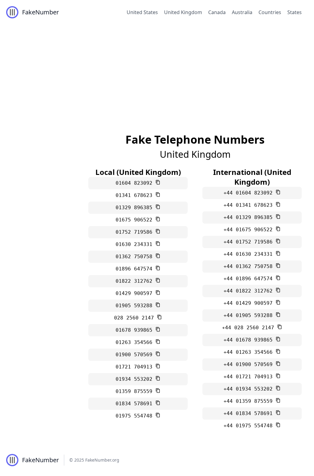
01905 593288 (135, 305)
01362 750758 (135, 256)
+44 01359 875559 (250, 401)
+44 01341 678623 (250, 205)
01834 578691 (135, 403)
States (294, 12)
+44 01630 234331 (250, 254)
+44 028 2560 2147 (249, 328)
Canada (217, 12)
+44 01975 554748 (250, 426)
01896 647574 (135, 269)
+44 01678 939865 (250, 340)
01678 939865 (135, 330)
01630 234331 (135, 244)
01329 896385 (135, 207)
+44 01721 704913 (250, 377)
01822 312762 (135, 281)
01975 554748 (135, 416)
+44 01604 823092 (250, 193)
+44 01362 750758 (250, 266)
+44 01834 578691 (250, 413)
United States (142, 12)
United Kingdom (183, 12)
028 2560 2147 (135, 318)
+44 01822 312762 (250, 291)
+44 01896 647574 (250, 278)
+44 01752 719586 (250, 242)
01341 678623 (135, 195)
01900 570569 (135, 354)
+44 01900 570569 (250, 364)
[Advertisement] (157, 70)
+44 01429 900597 (250, 303)
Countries (269, 12)
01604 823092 (135, 183)
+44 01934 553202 (250, 389)
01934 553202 (135, 379)
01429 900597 (135, 293)
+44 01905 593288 (250, 315)
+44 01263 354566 (250, 352)
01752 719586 (135, 232)
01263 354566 (135, 342)
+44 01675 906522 (250, 229)
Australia (242, 12)
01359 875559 (135, 391)
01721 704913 (135, 367)
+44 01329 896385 (250, 217)
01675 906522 (135, 220)
